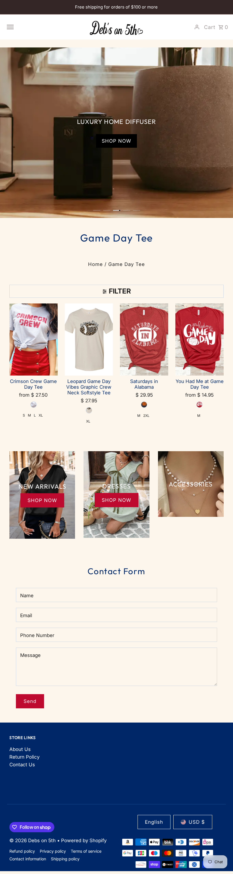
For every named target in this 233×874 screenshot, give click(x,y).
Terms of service (86, 851)
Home (95, 264)
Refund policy (22, 851)
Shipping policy (65, 858)
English (154, 822)
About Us (20, 749)
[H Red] (199, 404)
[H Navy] (144, 404)
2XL (146, 415)
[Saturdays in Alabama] (144, 339)
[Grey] (33, 404)
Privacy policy (53, 851)
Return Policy (24, 757)
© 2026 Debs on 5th (33, 840)
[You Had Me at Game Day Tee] (199, 339)
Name (27, 595)
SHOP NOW (116, 141)
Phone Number (37, 635)
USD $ (197, 822)
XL (41, 415)
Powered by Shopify (84, 840)
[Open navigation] (45, 27)
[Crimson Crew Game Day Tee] (33, 339)
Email (26, 615)
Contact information (27, 858)
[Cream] (89, 410)
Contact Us (22, 764)
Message (30, 655)
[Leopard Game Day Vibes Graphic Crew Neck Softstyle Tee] (89, 339)
